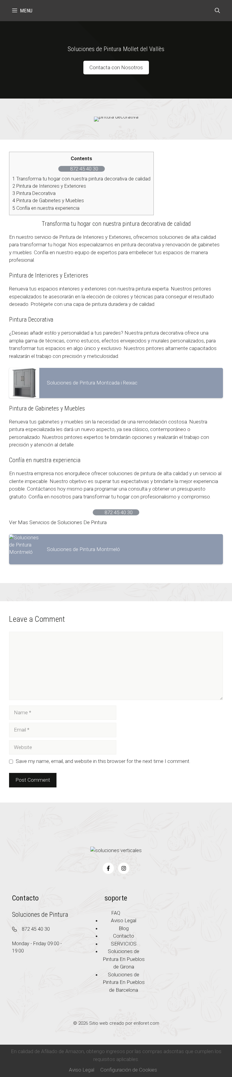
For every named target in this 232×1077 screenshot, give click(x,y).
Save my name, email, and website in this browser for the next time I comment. (103, 761)
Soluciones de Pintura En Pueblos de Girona (124, 959)
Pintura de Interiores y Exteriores (49, 186)
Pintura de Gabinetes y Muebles (48, 200)
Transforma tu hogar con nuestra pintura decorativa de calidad (81, 179)
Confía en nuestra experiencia (45, 208)
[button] (217, 10)
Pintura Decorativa (34, 193)
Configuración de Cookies (128, 1070)
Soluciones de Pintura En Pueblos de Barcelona (124, 982)
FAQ (115, 913)
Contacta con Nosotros (116, 67)
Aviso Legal (81, 1070)
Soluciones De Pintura (82, 522)
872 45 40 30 (36, 929)
